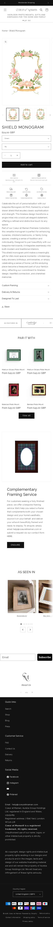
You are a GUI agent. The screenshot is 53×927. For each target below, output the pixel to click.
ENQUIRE (15, 545)
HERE (9, 536)
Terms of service (44, 917)
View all (27, 415)
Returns (8, 760)
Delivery (9, 754)
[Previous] (22, 629)
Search (8, 709)
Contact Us (10, 749)
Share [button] (7, 307)
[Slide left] (3, 115)
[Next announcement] (48, 3)
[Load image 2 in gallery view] (26, 114)
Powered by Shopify (29, 913)
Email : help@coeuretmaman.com (21, 804)
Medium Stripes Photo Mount (13, 370)
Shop (7, 715)
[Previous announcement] (5, 3)
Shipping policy (29, 917)
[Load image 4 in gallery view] (40, 114)
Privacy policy (28, 921)
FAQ (7, 743)
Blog (7, 721)
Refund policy (44, 913)
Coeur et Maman (15, 913)
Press (7, 726)
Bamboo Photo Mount (35, 404)
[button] (5, 10)
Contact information (13, 917)
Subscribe (45, 657)
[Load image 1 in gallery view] (12, 114)
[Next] (30, 629)
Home (4, 31)
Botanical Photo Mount (10, 404)
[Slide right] (50, 115)
